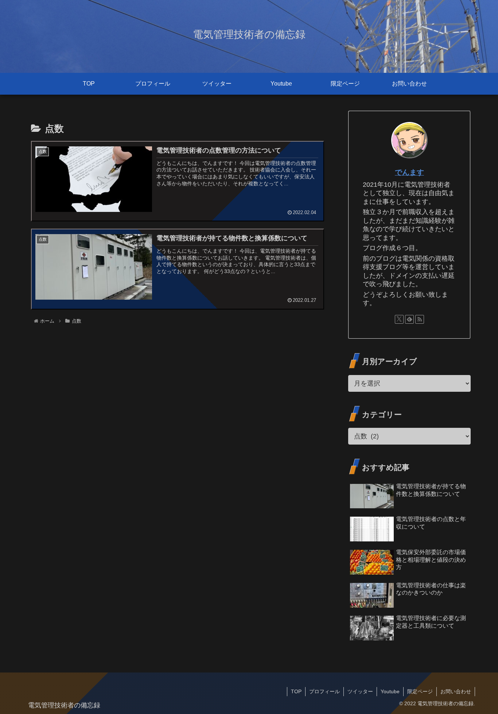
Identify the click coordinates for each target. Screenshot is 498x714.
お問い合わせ (455, 691)
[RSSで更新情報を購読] (419, 319)
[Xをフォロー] (399, 319)
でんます (409, 172)
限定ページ (420, 691)
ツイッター (360, 691)
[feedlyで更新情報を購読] (409, 319)
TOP (296, 691)
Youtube (390, 691)
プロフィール (324, 691)
